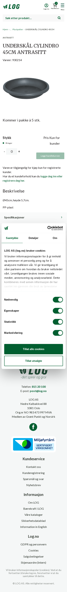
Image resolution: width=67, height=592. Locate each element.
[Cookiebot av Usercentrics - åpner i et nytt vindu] (48, 228)
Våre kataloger (33, 514)
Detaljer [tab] (33, 237)
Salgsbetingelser (33, 556)
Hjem (5, 29)
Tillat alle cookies (33, 349)
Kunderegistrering (33, 472)
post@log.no (38, 391)
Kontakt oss (33, 466)
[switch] (58, 311)
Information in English (33, 526)
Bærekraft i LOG (33, 508)
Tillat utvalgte (33, 360)
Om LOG (33, 502)
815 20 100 (39, 386)
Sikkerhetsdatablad (33, 520)
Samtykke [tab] (12, 237)
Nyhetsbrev (33, 485)
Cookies (33, 550)
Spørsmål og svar (33, 479)
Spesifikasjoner (14, 217)
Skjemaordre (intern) (33, 562)
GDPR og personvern (33, 544)
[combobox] (33, 18)
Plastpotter (18, 29)
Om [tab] (55, 237)
